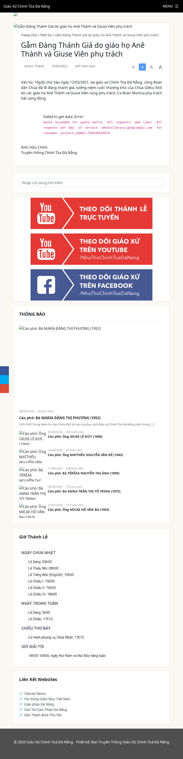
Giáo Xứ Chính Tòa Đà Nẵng (27, 6)
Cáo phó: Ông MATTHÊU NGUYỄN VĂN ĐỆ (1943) (85, 455)
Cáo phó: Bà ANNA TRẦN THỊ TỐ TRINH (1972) (84, 491)
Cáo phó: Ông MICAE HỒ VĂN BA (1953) (78, 509)
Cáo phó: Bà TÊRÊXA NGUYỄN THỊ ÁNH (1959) (83, 473)
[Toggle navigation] (170, 6)
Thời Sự (46, 35)
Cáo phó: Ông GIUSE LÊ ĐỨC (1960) (75, 436)
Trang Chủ (29, 35)
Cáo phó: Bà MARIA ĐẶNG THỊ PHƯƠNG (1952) (59, 417)
